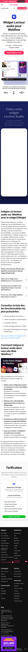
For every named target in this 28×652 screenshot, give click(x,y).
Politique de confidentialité (18, 649)
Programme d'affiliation (6, 579)
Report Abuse (17, 576)
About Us (3, 574)
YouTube (3, 598)
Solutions (16, 586)
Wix (15, 535)
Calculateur (3, 552)
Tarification (3, 576)
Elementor (16, 543)
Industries (16, 598)
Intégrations (17, 593)
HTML (15, 548)
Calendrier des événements (4, 549)
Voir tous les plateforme (20, 561)
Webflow (16, 538)
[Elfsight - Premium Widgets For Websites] (14, 5)
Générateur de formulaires (7, 557)
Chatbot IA (3, 559)
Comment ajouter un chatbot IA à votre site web (6, 612)
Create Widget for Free (14, 52)
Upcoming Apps (18, 601)
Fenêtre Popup (4, 545)
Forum (2, 588)
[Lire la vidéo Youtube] (14, 365)
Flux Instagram (4, 535)
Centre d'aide (17, 571)
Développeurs (4, 581)
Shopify (16, 545)
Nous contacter (4, 571)
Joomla (16, 558)
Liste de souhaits (18, 588)
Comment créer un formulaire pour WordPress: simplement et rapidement (7, 625)
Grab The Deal (9, 648)
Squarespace (17, 533)
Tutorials (16, 591)
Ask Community (18, 574)
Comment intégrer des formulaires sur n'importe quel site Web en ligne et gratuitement (7, 618)
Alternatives (17, 596)
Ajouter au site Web (14, 516)
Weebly (16, 553)
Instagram (3, 593)
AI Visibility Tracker (19, 583)
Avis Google (4, 533)
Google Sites (17, 550)
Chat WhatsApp (5, 543)
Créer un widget (22, 8)
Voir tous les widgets (7, 562)
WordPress (16, 540)
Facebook (3, 591)
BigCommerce (17, 555)
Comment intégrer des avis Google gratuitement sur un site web (7, 631)
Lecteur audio (4, 8)
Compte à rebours (5, 538)
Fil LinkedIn (3, 540)
